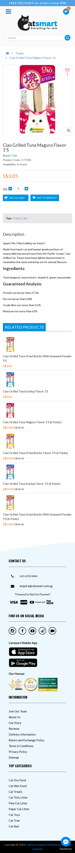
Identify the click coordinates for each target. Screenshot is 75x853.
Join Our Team (18, 711)
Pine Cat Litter (18, 803)
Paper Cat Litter (19, 809)
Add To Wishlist (46, 198)
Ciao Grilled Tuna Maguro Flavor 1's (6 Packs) (32, 422)
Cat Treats (15, 791)
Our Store (15, 723)
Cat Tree (14, 820)
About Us (14, 717)
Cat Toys (14, 814)
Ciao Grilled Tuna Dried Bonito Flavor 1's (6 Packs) (35, 453)
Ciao (14, 155)
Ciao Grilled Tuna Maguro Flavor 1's (33, 57)
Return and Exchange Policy (26, 740)
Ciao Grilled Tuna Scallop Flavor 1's (25, 391)
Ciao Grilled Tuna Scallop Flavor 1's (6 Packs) (31, 483)
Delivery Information (22, 734)
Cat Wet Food (18, 786)
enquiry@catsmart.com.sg (36, 586)
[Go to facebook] (66, 841)
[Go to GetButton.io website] (66, 849)
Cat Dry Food (17, 780)
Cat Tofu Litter (18, 797)
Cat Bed (14, 826)
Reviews (14, 728)
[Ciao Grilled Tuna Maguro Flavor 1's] (68, 130)
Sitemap (14, 757)
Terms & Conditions (21, 746)
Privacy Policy (18, 751)
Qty (5, 189)
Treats (19, 53)
